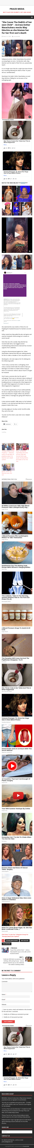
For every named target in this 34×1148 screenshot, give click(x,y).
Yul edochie (6, 944)
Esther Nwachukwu (12, 940)
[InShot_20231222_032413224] (17, 215)
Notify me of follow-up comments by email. (16, 1014)
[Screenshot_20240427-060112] (17, 118)
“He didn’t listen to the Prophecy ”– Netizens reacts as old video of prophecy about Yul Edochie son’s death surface (8, 455)
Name (4, 994)
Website (4, 1004)
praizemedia (16, 36)
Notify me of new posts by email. (13, 1017)
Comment (4, 981)
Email (3, 999)
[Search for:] (17, 1132)
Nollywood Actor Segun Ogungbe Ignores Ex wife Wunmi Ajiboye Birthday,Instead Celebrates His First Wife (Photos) (16, 1121)
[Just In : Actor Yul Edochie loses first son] (8, 467)
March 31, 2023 (7, 36)
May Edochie (24, 940)
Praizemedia (26, 1146)
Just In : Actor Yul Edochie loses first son (7, 473)
